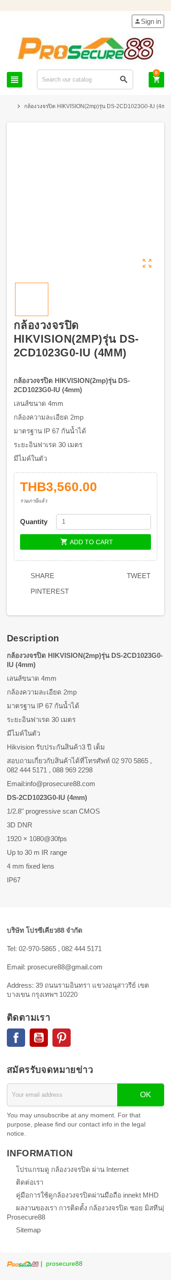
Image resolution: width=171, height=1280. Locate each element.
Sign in (147, 21)
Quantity (33, 521)
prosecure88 (64, 1263)
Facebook (16, 1037)
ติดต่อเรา (29, 1182)
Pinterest (49, 591)
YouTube (39, 1037)
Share (41, 576)
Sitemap (28, 1230)
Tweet (137, 576)
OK (144, 1094)
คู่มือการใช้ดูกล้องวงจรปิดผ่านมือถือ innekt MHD (87, 1195)
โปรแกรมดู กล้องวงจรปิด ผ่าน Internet (72, 1169)
